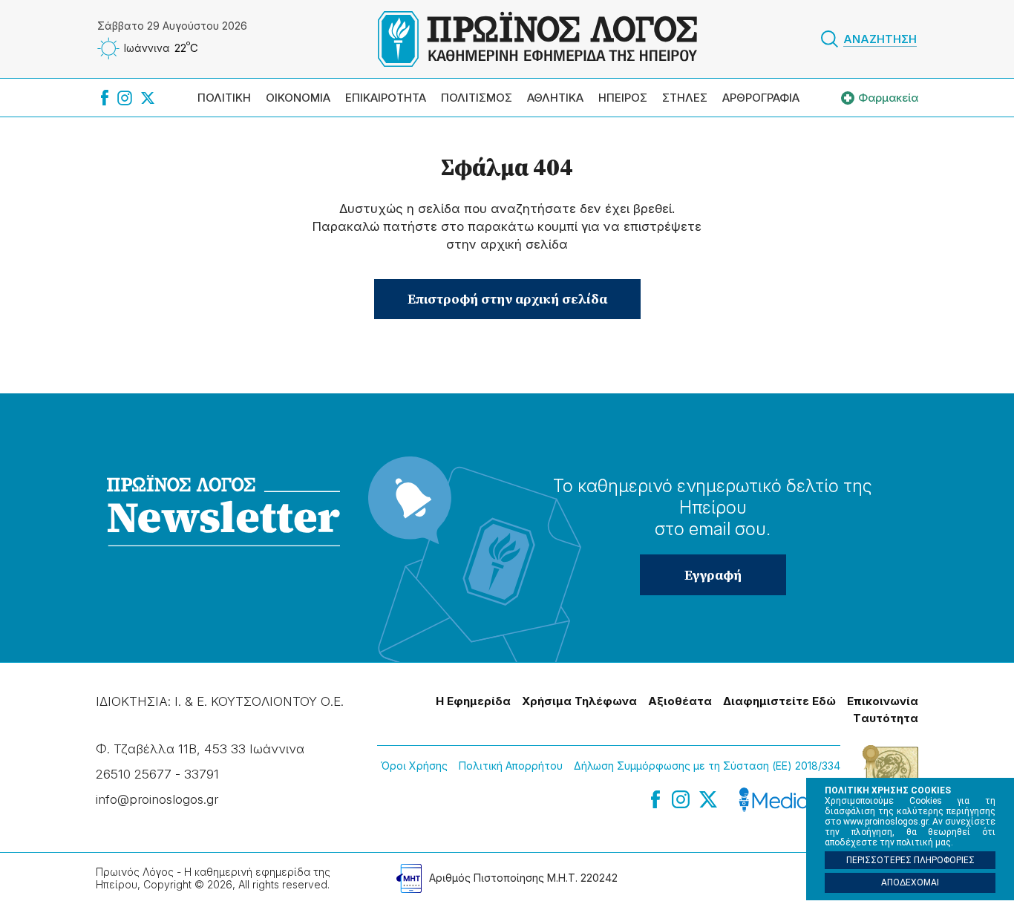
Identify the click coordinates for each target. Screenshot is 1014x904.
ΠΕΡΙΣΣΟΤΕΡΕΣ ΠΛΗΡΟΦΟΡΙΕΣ (910, 860)
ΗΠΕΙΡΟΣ (622, 98)
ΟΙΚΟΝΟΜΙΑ (298, 98)
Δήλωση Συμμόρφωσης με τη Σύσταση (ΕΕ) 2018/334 (707, 765)
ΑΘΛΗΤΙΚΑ (555, 98)
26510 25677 (133, 774)
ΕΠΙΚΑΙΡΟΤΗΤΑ (385, 98)
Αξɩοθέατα (680, 701)
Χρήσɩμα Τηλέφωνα (579, 701)
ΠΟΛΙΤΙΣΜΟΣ (476, 98)
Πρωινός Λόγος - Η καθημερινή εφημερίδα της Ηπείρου (537, 39)
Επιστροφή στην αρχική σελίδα (507, 298)
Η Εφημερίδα (473, 701)
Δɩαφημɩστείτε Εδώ (779, 701)
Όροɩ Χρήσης (414, 765)
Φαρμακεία (888, 98)
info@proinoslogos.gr (157, 799)
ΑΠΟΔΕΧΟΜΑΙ (910, 882)
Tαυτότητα (885, 718)
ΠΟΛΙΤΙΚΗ (224, 98)
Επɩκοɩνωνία (882, 701)
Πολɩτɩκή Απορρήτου (511, 765)
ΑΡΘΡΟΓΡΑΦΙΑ (760, 98)
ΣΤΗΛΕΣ (684, 98)
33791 (201, 774)
